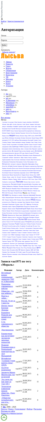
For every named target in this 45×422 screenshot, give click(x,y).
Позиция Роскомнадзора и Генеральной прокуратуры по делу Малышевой (8, 350)
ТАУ (13, 241)
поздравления (33, 211)
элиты (19, 254)
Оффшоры (28, 204)
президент (32, 215)
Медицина (14, 188)
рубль (17, 226)
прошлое (8, 219)
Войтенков (11, 138)
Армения (20, 126)
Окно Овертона (26, 202)
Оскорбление (11, 204)
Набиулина (25, 195)
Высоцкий (30, 140)
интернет (13, 164)
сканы (8, 232)
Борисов (13, 133)
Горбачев (26, 144)
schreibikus (10, 105)
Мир (9, 190)
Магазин (9, 79)
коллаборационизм (6, 170)
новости (27, 200)
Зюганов (28, 159)
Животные (19, 155)
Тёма (31, 241)
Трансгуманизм (6, 245)
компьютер (24, 170)
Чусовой (28, 252)
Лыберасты (5, 182)
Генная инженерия (16, 142)
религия (37, 221)
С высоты (21, 228)
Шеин (37, 252)
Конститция (5, 172)
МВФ (3, 188)
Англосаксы (37, 124)
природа (10, 217)
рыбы (16, 228)
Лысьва (19, 181)
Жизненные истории (27, 155)
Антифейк (15, 126)
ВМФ (36, 135)
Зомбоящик (23, 159)
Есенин (37, 153)
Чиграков (4, 252)
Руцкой (4, 228)
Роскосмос (38, 224)
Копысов (11, 172)
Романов (33, 224)
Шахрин (33, 252)
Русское (35, 226)
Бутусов (28, 133)
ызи (7, 109)
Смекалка (29, 232)
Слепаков (24, 232)
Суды (19, 239)
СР (34, 234)
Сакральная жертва (37, 228)
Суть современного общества (7, 324)
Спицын (23, 234)
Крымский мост (17, 175)
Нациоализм (27, 197)
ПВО (36, 206)
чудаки (24, 252)
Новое (23, 200)
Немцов (7, 200)
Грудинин (26, 146)
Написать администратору (12, 413)
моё (6, 193)
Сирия (37, 230)
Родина (17, 224)
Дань (39, 146)
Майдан (4, 186)
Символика (25, 230)
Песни (36, 208)
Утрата (39, 245)
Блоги (8, 81)
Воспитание (18, 138)
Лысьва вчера (27, 182)
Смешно (34, 232)
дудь (23, 153)
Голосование (20, 409)
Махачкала (10, 103)
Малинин (21, 186)
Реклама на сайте (8, 411)
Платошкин (18, 211)
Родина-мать (23, 224)
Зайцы (22, 157)
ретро (40, 221)
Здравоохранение (6, 159)
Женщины (11, 155)
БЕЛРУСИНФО (6, 131)
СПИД (12, 234)
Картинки (40, 166)
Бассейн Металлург (16, 128)
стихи (35, 237)
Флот (22, 247)
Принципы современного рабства (7, 286)
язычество (4, 256)
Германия (28, 142)
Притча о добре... (5, 297)
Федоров (10, 248)
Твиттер (19, 241)
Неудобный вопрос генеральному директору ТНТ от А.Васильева (7, 277)
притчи (14, 217)
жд (7, 155)
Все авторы (5, 118)
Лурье (36, 179)
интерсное (18, 164)
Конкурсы (10, 75)
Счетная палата (35, 239)
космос (27, 172)
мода (39, 190)
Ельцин (31, 153)
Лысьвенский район (27, 184)
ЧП (17, 252)
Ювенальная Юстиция (27, 254)
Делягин (10, 149)
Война (7, 138)
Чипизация (12, 252)
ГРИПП (21, 146)
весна (7, 135)
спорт (27, 234)
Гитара (35, 142)
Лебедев (4, 177)
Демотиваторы (16, 149)
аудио (36, 126)
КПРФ (31, 172)
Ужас (16, 245)
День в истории (25, 149)
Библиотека (38, 131)
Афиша (9, 62)
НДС (3, 200)
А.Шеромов (10, 100)
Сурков (29, 239)
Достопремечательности (8, 153)
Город (8, 66)
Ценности (23, 250)
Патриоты (27, 206)
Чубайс (20, 252)
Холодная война (14, 250)
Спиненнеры (18, 234)
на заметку (20, 195)
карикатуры (33, 166)
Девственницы (7, 330)
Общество (14, 202)
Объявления (11, 71)
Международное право (27, 188)
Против (4, 219)
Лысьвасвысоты (6, 184)
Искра (36, 164)
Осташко (17, 204)
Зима (12, 159)
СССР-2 (4, 237)
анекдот (4, 126)
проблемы (19, 217)
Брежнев (18, 133)
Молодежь (10, 193)
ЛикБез (19, 179)
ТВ (7, 77)
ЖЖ (15, 155)
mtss (7, 113)
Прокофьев (32, 217)
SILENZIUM (35, 122)
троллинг (12, 245)
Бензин (16, 131)
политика (15, 213)
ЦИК (32, 250)
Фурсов (4, 250)
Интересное (6, 164)
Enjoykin (20, 122)
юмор (34, 254)
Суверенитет (15, 239)
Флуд (25, 247)
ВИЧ (29, 135)
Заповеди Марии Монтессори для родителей (8, 374)
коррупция (22, 172)
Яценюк (10, 256)
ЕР (34, 153)
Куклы (27, 175)
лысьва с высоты (35, 182)
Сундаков (24, 239)
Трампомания (21, 243)
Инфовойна (24, 164)
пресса (37, 215)
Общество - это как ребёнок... (7, 292)
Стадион (9, 237)
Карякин (4, 168)
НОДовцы (38, 200)
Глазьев (4, 144)
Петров (40, 208)
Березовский (21, 131)
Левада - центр (10, 177)
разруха (23, 221)
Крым (11, 175)
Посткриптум (34, 213)
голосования (20, 144)
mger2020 (9, 107)
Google (24, 122)
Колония (14, 170)
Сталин (14, 237)
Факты (4, 248)
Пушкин (29, 219)
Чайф (37, 250)
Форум (8, 68)
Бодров (8, 133)
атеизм (32, 126)
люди (39, 184)
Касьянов (9, 168)
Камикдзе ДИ (21, 166)
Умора (29, 245)
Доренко (28, 151)
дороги (32, 151)
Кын (35, 175)
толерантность (5, 243)
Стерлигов (30, 237)
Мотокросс (33, 193)
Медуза (19, 188)
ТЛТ (34, 241)
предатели (26, 215)
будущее (22, 133)
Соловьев (4, 234)
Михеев (35, 190)
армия (24, 126)
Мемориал (35, 188)
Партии (14, 206)
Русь (39, 226)
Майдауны (15, 186)
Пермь (28, 208)
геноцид (23, 142)
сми (38, 232)
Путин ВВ (22, 219)
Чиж (8, 252)
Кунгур (31, 175)
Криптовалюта (5, 175)
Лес (15, 177)
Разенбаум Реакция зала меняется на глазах (6, 316)
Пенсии (10, 208)
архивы (28, 126)
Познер (4, 213)
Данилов (35, 146)
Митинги (30, 190)
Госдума (35, 144)
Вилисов (22, 135)
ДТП (20, 153)
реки (33, 221)
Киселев (21, 168)
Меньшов (4, 190)
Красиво (36, 173)
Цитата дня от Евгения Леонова (7, 308)
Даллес (31, 146)
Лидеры (15, 179)
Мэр (10, 195)
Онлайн (37, 202)
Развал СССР (9, 221)
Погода (4, 409)
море (29, 193)
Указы (20, 245)
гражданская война (7, 146)
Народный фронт (10, 197)
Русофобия (22, 226)
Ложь (32, 179)
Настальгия (17, 197)
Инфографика (31, 164)
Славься (19, 232)
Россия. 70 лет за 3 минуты (8, 302)
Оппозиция (5, 204)
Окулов (33, 202)
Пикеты (4, 211)
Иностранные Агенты (21, 162)
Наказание (38, 195)
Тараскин (4, 241)
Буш (31, 133)
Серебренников (18, 230)
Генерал (9, 142)
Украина (24, 245)
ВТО (13, 140)
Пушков (34, 219)
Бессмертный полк (29, 131)
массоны (40, 186)
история (10, 166)
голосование (14, 144)
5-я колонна (10, 122)
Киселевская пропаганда (29, 168)
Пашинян (32, 206)
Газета (39, 140)
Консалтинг (30, 170)
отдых (21, 204)
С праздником (28, 228)
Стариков (18, 237)
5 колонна (4, 122)
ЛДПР (38, 175)
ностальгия (5, 202)
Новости (9, 64)
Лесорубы (24, 177)
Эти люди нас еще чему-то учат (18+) (7, 381)
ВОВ (39, 135)
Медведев (8, 188)
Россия (4, 226)
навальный (32, 195)
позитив (39, 211)
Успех (35, 245)
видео (12, 135)
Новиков (19, 200)
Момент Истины (18, 193)
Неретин (11, 200)
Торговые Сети (13, 243)
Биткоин (4, 133)
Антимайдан (9, 126)
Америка (32, 124)
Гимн (32, 142)
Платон (12, 211)
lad (7, 98)
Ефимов (4, 155)
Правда (4, 215)
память (10, 206)
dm (7, 94)
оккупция (19, 202)
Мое (3, 193)
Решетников (12, 224)
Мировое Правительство (16, 190)
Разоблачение (17, 221)
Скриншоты (14, 232)
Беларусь (34, 128)
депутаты (4, 151)
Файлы (29, 409)
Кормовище (17, 172)
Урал (33, 245)
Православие (19, 215)
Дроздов (17, 153)
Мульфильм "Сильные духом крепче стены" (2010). (8, 361)
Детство (9, 151)
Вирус (26, 135)
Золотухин (16, 159)
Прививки (4, 217)
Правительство (11, 215)
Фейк (14, 247)
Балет (9, 128)
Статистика (24, 237)
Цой (35, 250)
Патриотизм (20, 206)
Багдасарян (5, 128)
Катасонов (15, 168)
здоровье (34, 157)
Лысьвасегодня (16, 184)
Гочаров (39, 144)
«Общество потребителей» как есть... (7, 400)
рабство (4, 221)
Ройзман (29, 224)
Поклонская (9, 213)
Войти (3, 21)
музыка (5, 195)
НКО (15, 200)
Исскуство (4, 166)
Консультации (11, 73)
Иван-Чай (33, 159)
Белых (12, 131)
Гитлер (39, 142)
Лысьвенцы (35, 184)
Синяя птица (32, 230)
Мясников (14, 195)
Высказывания (23, 140)
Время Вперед (35, 138)
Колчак (19, 170)
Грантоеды (15, 146)
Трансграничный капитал (31, 243)
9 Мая (15, 122)
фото (39, 248)
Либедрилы (30, 177)
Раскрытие (28, 222)
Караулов (27, 166)
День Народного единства (35, 149)
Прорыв (37, 217)
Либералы (37, 177)
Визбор (17, 135)
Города (30, 144)
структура (8, 239)
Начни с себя (37, 197)
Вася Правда (11, 111)
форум (34, 247)
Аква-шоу (19, 124)
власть (33, 135)
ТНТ (37, 241)
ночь (9, 202)
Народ (3, 197)
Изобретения (12, 162)
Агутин (14, 124)
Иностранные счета (32, 162)
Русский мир (29, 226)
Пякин (38, 219)
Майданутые (9, 186)
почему (40, 213)
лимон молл (25, 179)
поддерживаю (25, 211)
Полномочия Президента (24, 213)
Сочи (9, 234)
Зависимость (17, 157)
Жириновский (36, 155)
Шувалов (9, 254)
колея (40, 168)
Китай (37, 168)
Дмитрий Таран (18, 151)
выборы (17, 140)
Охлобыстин (35, 204)
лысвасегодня (11, 182)
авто (11, 124)
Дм (13, 151)
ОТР (24, 204)
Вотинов (23, 138)
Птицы (13, 219)
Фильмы (18, 247)
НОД (33, 199)
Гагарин (36, 140)
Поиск (11, 409)
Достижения (38, 151)
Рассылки (38, 409)
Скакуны (4, 232)
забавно (11, 157)
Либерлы (10, 179)
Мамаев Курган (34, 186)
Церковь (28, 250)
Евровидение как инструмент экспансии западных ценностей (7, 338)
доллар (24, 151)
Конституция (37, 170)
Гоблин (8, 144)
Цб (19, 250)
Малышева (26, 186)
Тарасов (9, 241)
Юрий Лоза (39, 254)
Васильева (35, 133)
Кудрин (24, 175)
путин (16, 219)
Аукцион (9, 86)
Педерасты (4, 208)
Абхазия (4, 124)
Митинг (25, 190)
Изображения (5, 162)
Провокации (25, 217)
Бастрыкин (24, 128)
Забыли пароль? (8, 52)
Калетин (15, 166)
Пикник (8, 211)
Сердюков (11, 230)
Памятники (5, 206)
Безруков (29, 128)
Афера (39, 126)
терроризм (27, 241)
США (41, 239)
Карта (8, 84)
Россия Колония (11, 226)
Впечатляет (28, 138)
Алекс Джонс (25, 124)
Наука (22, 197)
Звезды (30, 157)
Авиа (8, 124)
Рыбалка (8, 228)
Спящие (31, 234)
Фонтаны (29, 247)
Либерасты (5, 179)
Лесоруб (19, 177)
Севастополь (5, 230)
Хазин (7, 250)
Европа (27, 153)
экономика (14, 254)
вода (3, 138)
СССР (37, 235)
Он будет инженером (6, 369)
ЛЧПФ (40, 179)
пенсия (13, 208)
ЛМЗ (29, 179)
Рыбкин (13, 228)
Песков (32, 208)
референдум (5, 224)
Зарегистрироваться (16, 21)
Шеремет (4, 254)
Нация (32, 197)
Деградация (5, 149)
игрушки (38, 159)
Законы (26, 157)
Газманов (4, 142)
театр (23, 241)
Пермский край (21, 208)
